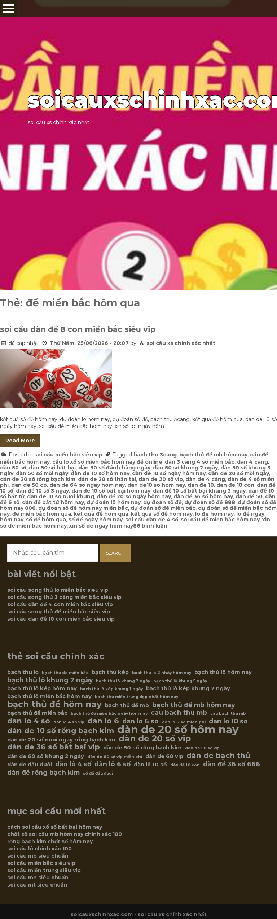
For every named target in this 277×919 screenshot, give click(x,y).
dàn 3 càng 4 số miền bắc (199, 462)
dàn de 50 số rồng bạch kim (142, 747)
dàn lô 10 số (150, 764)
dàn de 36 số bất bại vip (53, 746)
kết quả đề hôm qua (101, 514)
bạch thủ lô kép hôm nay (42, 688)
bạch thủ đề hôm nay (54, 704)
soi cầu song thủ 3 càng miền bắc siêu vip (64, 597)
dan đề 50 (249, 496)
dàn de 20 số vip (160, 479)
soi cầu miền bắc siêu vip (68, 454)
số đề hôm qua (46, 519)
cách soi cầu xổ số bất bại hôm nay (54, 827)
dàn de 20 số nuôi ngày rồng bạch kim (61, 739)
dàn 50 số (13, 467)
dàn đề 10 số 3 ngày (42, 490)
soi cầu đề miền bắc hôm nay (220, 519)
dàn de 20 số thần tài (107, 479)
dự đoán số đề (162, 502)
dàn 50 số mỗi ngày (42, 473)
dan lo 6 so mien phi (184, 722)
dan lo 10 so (228, 721)
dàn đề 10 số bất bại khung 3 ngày (199, 490)
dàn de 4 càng (205, 479)
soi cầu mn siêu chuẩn (38, 877)
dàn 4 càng (252, 462)
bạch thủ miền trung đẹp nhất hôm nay (136, 697)
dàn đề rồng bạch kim (43, 772)
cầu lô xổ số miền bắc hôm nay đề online (107, 462)
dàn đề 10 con (235, 485)
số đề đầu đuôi (98, 773)
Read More (20, 440)
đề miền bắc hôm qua (41, 514)
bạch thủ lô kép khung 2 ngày (188, 688)
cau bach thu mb (179, 712)
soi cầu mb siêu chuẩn (38, 856)
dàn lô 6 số (112, 764)
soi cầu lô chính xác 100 (39, 848)
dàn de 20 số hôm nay (178, 729)
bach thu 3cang (155, 454)
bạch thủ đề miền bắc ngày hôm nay (109, 713)
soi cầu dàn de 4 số (151, 519)
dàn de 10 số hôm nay (100, 473)
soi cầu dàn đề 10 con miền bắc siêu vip (61, 619)
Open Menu (8, 8)
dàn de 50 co (29, 485)
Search (115, 553)
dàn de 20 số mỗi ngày (238, 473)
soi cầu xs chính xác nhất (180, 343)
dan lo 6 (103, 721)
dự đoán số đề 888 (209, 502)
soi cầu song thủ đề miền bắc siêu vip (58, 611)
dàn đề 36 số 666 (231, 764)
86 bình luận (150, 525)
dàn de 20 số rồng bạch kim (37, 479)
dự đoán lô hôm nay (114, 502)
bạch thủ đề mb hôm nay (213, 454)
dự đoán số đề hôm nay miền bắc (83, 508)
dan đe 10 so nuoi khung (60, 496)
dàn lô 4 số (73, 764)
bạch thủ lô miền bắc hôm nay (49, 696)
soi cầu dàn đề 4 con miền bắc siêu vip (60, 604)
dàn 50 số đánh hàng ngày (114, 467)
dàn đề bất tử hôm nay (53, 502)
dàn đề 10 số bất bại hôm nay (110, 490)
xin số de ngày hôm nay (101, 525)
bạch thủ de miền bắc (65, 672)
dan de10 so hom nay (156, 485)
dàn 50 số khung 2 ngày (185, 467)
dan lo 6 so (140, 721)
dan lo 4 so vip (68, 722)
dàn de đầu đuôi (29, 764)
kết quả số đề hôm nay (162, 514)
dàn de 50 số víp (202, 748)
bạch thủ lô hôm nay (223, 672)
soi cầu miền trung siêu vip (44, 870)
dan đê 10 (201, 485)
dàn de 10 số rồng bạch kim (60, 730)
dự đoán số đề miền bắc (163, 508)
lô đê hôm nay (214, 514)
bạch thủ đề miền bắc (37, 713)
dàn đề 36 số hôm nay (203, 496)
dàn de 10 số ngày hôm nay (169, 473)
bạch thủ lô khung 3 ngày (123, 681)
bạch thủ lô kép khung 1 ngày (111, 689)
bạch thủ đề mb (127, 705)
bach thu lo (23, 672)
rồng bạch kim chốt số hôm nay (50, 841)
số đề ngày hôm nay (96, 519)
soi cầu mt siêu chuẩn (37, 884)
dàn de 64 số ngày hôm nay (87, 485)
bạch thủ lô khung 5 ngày (180, 681)
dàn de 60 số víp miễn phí (114, 756)
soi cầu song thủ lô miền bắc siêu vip (57, 590)
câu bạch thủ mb (228, 713)
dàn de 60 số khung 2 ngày (45, 756)
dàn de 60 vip (164, 756)
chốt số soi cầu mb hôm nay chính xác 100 (64, 834)
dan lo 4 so (28, 721)
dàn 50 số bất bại (52, 467)
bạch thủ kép (110, 672)
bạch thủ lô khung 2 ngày (50, 680)
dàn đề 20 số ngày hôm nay (134, 496)
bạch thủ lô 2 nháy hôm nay (161, 672)
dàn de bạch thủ (218, 755)
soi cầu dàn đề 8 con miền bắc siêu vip (77, 329)
